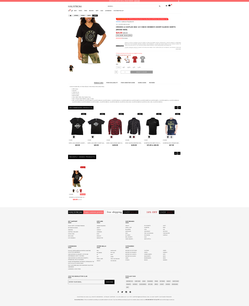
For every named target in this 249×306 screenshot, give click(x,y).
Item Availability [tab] (112, 82)
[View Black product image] (73, 137)
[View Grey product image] (130, 137)
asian (143, 281)
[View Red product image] (133, 137)
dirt (127, 287)
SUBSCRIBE (109, 282)
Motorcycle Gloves (130, 256)
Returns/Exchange (73, 227)
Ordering (70, 229)
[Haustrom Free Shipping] (122, 212)
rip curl (150, 284)
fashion (168, 284)
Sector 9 (165, 231)
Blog (98, 233)
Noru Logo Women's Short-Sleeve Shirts (77, 143)
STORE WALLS (101, 246)
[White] (127, 59)
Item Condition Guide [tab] (128, 82)
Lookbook (99, 231)
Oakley (127, 225)
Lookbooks (72, 246)
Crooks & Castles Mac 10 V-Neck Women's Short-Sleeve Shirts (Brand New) (77, 197)
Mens (164, 258)
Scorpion (146, 227)
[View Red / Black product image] (111, 137)
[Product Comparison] (72, 10)
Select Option (77, 201)
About (98, 227)
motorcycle (129, 281)
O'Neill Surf (128, 227)
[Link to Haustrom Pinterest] (130, 292)
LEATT (164, 225)
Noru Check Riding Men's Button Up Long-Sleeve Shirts (115, 143)
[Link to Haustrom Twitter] (122, 292)
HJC (98, 256)
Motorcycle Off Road (131, 250)
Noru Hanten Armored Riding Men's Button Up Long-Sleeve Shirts (134, 143)
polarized (150, 281)
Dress (156, 284)
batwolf (135, 284)
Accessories (142, 284)
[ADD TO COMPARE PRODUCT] (71, 114)
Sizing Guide (71, 233)
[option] (77, 131)
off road (162, 281)
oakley (168, 281)
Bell (98, 250)
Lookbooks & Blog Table (74, 269)
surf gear (137, 281)
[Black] (119, 59)
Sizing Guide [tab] (142, 82)
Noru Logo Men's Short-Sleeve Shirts (96, 143)
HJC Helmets (147, 225)
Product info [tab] (98, 82)
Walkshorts (147, 256)
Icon (145, 229)
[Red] (135, 59)
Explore (100, 221)
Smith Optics (147, 238)
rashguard (175, 284)
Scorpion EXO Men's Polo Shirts (152, 143)
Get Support (72, 221)
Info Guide (70, 235)
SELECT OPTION (79, 147)
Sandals (165, 252)
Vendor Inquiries (101, 225)
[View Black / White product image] (149, 137)
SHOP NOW (137, 0)
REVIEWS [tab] (152, 82)
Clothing (146, 250)
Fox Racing (147, 235)
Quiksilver (128, 231)
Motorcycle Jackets (130, 254)
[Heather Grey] (142, 59)
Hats (164, 254)
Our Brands (129, 221)
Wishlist (99, 235)
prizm (156, 281)
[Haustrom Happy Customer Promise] (86, 212)
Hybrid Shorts (148, 254)
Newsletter (100, 237)
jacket (162, 284)
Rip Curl (113, 252)
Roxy (126, 233)
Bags (164, 256)
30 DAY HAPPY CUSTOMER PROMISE (76, 225)
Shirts (146, 252)
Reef (164, 227)
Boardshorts (147, 258)
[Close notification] (179, 1)
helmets (128, 284)
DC (97, 254)
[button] (119, 38)
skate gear (176, 281)
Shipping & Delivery (73, 231)
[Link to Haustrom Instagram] (126, 292)
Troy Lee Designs (148, 233)
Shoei (112, 256)
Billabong (128, 229)
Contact (99, 229)
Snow (126, 258)
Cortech (165, 235)
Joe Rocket (147, 231)
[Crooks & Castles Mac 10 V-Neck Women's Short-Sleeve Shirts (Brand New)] (77, 178)
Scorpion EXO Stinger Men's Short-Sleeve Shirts (171, 143)
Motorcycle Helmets (130, 252)
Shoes (164, 250)
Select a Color (141, 72)
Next (114, 68)
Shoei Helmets (129, 238)
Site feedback (71, 237)
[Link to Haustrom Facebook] (118, 292)
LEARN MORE (178, 49)
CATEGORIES (129, 246)
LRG (164, 229)
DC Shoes (127, 235)
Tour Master (166, 233)
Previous (67, 68)
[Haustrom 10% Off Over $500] (161, 212)
